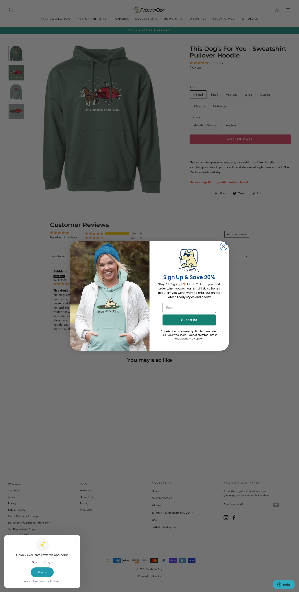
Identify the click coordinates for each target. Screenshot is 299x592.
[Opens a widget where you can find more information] (284, 585)
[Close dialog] (223, 246)
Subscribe (189, 320)
